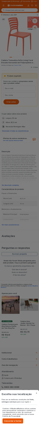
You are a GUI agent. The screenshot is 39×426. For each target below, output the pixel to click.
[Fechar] (36, 393)
